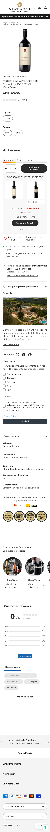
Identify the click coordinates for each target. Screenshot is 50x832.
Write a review (25, 656)
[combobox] (36, 202)
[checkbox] (11, 687)
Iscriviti (25, 421)
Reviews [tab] (12, 667)
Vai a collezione (11, 344)
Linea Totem (12, 580)
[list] (25, 50)
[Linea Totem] (12, 566)
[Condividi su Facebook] (24, 355)
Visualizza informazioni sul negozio (22, 275)
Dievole (6, 76)
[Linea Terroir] (34, 566)
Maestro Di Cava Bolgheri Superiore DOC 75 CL (20, 24)
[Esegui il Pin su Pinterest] (30, 355)
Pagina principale (9, 23)
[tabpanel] (25, 700)
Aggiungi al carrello (33, 168)
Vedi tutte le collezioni (14, 551)
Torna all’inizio (25, 753)
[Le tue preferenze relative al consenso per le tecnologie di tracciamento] (45, 827)
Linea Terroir (34, 580)
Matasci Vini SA (14, 825)
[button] (45, 7)
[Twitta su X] (18, 355)
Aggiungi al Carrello (25, 223)
